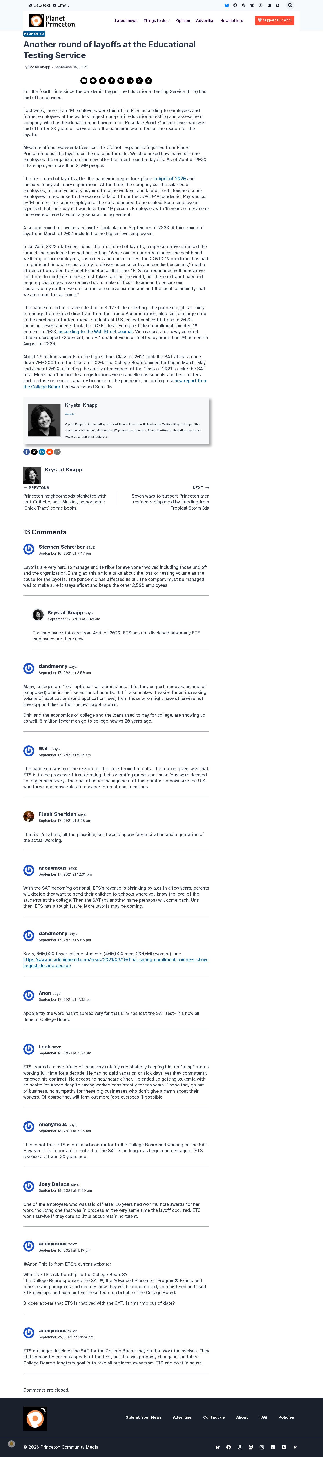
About (242, 1417)
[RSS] (277, 5)
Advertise (205, 20)
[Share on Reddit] (102, 80)
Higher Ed (34, 34)
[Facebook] (235, 5)
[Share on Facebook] (111, 80)
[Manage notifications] (11, 1443)
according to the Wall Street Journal (96, 331)
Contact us (214, 1417)
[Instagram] (261, 5)
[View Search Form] (290, 5)
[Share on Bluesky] (120, 80)
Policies (286, 1417)
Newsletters (231, 20)
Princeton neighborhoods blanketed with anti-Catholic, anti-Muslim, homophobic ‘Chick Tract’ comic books (64, 498)
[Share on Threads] (148, 80)
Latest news (126, 20)
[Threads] (243, 5)
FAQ (263, 1417)
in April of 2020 (169, 179)
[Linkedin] (269, 5)
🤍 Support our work (275, 20)
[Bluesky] (226, 5)
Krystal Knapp (81, 405)
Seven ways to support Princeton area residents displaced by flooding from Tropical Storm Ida (170, 498)
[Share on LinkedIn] (130, 80)
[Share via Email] (83, 80)
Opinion (183, 20)
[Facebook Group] (252, 5)
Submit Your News (144, 1417)
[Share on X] (139, 80)
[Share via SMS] (93, 80)
